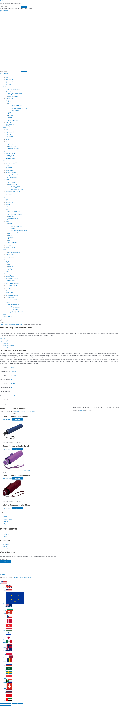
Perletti (10, 117)
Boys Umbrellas (9, 81)
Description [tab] (5, 343)
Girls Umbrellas (9, 79)
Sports (4, 138)
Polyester (13, 371)
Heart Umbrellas (10, 124)
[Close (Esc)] (20, 703)
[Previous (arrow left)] (3, 705)
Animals (13, 107)
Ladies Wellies (14, 188)
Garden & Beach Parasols (12, 156)
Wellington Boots (12, 184)
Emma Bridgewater (13, 120)
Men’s (4, 127)
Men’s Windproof (10, 136)
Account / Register (7, 194)
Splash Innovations (18, 577)
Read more (17, 419)
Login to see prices (4, 341)
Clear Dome (11, 95)
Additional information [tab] (8, 345)
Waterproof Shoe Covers (17, 189)
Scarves (8, 179)
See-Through (9, 91)
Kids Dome (8, 84)
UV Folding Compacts (11, 153)
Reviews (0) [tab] (6, 347)
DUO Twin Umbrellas (11, 172)
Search (1, 6)
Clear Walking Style (13, 96)
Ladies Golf (11, 144)
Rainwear (8, 181)
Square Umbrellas (10, 175)
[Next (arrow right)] (8, 705)
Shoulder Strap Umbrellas (12, 174)
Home (1, 324)
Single (12, 367)
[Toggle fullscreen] (8, 703)
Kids (4, 76)
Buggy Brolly (9, 167)
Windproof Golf (12, 146)
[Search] (24, 7)
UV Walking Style (10, 155)
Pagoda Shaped (9, 170)
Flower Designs (15, 110)
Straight (13, 383)
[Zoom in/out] (3, 703)
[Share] (14, 703)
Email (1, 559)
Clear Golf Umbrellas (13, 148)
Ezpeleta (10, 115)
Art (9, 103)
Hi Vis (7, 169)
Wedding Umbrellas (10, 126)
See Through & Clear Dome (15, 93)
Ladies (4, 86)
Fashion (7, 100)
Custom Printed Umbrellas (12, 162)
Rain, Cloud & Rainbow (16, 105)
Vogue (9, 119)
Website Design (28, 577)
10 (11, 391)
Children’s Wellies (15, 186)
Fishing (7, 150)
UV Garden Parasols (10, 158)
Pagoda (10, 114)
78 (11, 387)
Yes (12, 404)
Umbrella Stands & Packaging (13, 191)
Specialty (8, 165)
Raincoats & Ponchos (13, 182)
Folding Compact (10, 132)
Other (4, 160)
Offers (4, 193)
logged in (81, 410)
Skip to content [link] (3, 0)
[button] (60, 319)
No (11, 399)
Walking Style (9, 122)
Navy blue (13, 375)
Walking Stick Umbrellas (11, 177)
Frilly (9, 112)
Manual (13, 395)
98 (11, 379)
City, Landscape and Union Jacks (19, 108)
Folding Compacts (10, 98)
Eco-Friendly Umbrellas (14, 89)
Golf (7, 141)
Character (8, 82)
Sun (4, 151)
